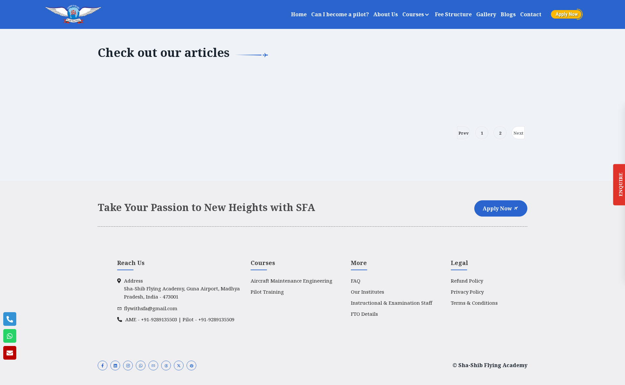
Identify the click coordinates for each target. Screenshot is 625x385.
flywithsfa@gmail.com (150, 308)
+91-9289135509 (216, 319)
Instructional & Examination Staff (391, 302)
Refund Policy (467, 280)
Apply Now (498, 208)
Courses (413, 14)
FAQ (355, 280)
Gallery (486, 14)
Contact (530, 14)
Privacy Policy (467, 291)
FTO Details (364, 314)
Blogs (508, 14)
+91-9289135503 (159, 319)
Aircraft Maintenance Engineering (291, 280)
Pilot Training (267, 291)
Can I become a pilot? (340, 14)
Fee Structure (453, 14)
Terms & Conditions (474, 302)
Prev (463, 133)
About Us (385, 14)
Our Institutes (367, 291)
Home (299, 14)
